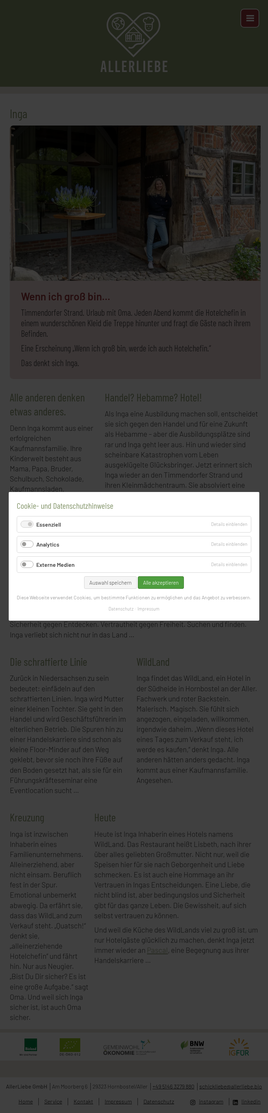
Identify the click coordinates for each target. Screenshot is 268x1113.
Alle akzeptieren (161, 582)
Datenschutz (121, 609)
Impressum (148, 609)
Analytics (47, 544)
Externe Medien (55, 564)
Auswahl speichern (110, 582)
